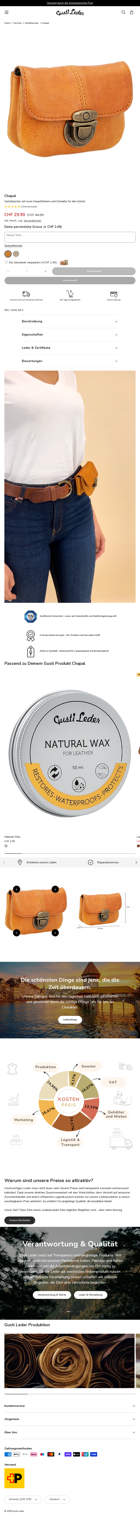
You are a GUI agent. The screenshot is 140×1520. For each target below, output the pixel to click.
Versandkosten (32, 220)
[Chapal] (8, 254)
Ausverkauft (94, 271)
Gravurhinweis (13, 246)
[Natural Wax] (70, 753)
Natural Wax (12, 837)
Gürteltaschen (32, 23)
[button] (132, 12)
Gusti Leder (18, 1511)
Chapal (45, 23)
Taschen (17, 23)
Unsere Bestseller (19, 1220)
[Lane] (138, 846)
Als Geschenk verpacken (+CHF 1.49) (32, 262)
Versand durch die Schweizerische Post (70, 3)
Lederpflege (70, 1019)
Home (7, 23)
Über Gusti (47, 1293)
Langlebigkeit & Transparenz (82, 1293)
